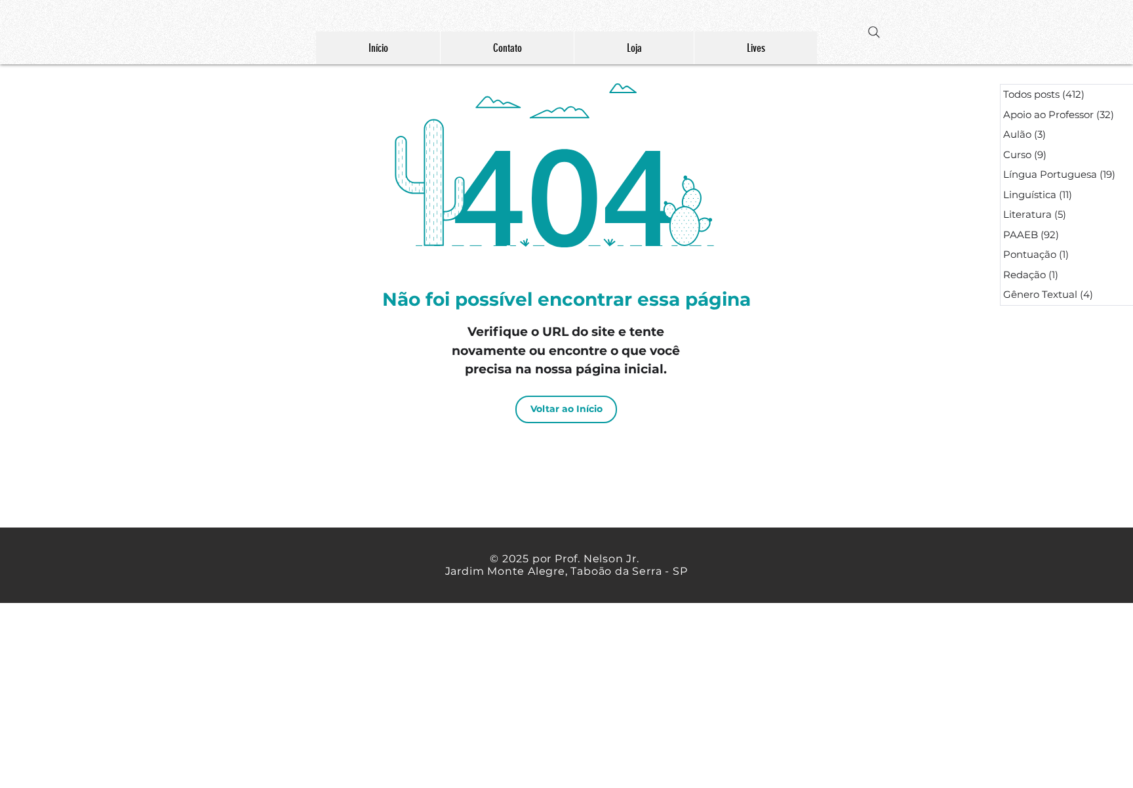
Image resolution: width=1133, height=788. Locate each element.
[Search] (874, 32)
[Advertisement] (393, 695)
